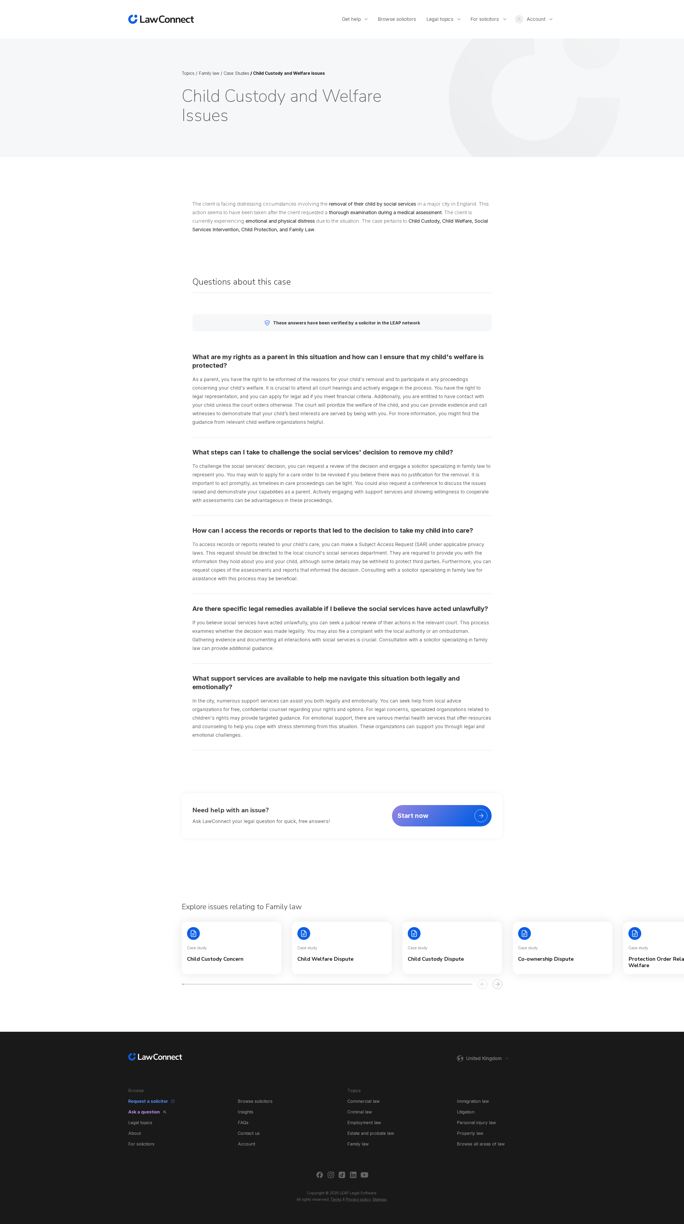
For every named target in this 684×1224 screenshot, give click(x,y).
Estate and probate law (370, 1133)
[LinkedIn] (353, 1175)
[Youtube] (364, 1175)
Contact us (249, 1133)
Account (246, 1144)
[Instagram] (331, 1175)
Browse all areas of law (481, 1144)
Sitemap (379, 1199)
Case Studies (236, 73)
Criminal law (359, 1112)
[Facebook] (319, 1175)
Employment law (364, 1122)
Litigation (466, 1112)
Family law (209, 73)
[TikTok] (342, 1175)
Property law (470, 1133)
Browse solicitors (255, 1101)
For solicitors (141, 1144)
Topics (188, 73)
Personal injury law (476, 1122)
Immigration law (473, 1101)
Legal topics (140, 1122)
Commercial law (363, 1101)
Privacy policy (358, 1199)
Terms (336, 1199)
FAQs (243, 1122)
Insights (245, 1112)
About (134, 1133)
